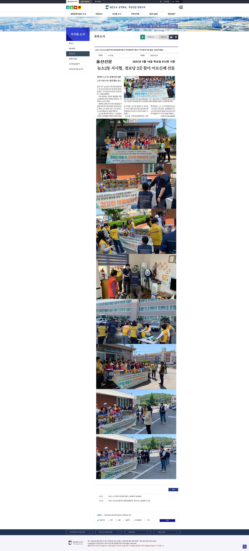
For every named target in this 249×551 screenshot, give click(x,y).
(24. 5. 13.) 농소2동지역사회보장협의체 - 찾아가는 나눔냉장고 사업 (129, 501)
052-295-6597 (134, 541)
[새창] (68, 6)
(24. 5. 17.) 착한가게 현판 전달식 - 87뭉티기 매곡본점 (124, 496)
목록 (173, 489)
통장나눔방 (153, 14)
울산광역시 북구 (72, 2)
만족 (111, 520)
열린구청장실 (85, 2)
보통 (119, 520)
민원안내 (99, 14)
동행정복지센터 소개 (78, 14)
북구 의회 (98, 2)
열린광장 (171, 14)
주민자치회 (135, 14)
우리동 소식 (116, 14)
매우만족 (102, 520)
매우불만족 (138, 520)
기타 (148, 520)
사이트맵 (166, 1)
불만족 (128, 520)
